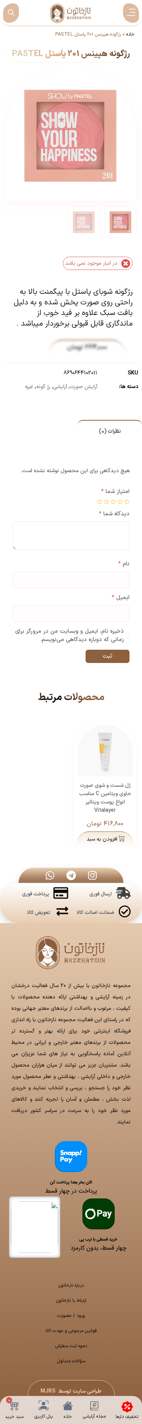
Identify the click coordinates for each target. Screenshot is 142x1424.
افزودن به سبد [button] (102, 839)
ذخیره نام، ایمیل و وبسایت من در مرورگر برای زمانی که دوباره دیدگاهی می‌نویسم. (69, 635)
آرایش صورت (83, 387)
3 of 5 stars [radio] (113, 501)
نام (124, 564)
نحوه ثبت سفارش (71, 1346)
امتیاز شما (115, 492)
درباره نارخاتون (71, 1285)
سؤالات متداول (71, 1361)
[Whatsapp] (50, 875)
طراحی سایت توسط (71, 1391)
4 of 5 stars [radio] (106, 501)
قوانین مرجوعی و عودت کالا (71, 1330)
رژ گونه (43, 387)
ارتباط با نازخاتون (71, 1300)
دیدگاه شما (114, 514)
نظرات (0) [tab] (110, 431)
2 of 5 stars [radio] (120, 501)
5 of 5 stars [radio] (99, 501)
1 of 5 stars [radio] (127, 501)
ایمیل (121, 598)
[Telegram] (71, 875)
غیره (29, 387)
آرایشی (60, 387)
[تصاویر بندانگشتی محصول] (72, 121)
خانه (130, 34)
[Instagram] (92, 875)
